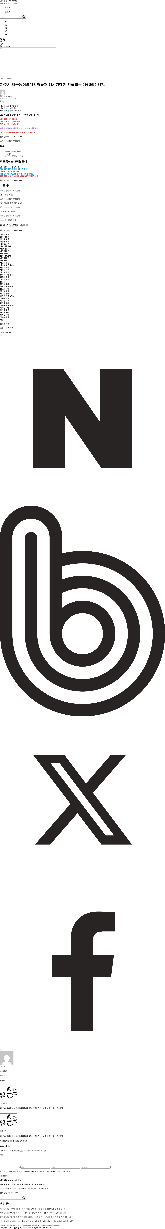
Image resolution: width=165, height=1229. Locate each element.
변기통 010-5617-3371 (8, 1)
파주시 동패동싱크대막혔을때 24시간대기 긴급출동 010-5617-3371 (31, 1108)
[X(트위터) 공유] (82, 882)
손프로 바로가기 (6, 324)
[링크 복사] (1, 1050)
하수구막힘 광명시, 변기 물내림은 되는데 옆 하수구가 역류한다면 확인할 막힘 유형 (33, 1213)
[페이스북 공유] (82, 1048)
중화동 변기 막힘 (6, 328)
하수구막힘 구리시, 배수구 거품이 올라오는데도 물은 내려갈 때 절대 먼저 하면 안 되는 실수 (36, 1217)
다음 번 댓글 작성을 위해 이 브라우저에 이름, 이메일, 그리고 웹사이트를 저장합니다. (36, 1171)
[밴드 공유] (82, 716)
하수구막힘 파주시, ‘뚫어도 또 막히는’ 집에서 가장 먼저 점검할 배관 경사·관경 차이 (33, 1209)
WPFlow (49, 1228)
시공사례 (8, 154)
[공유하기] (1, 335)
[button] (82, 39)
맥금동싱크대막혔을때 (13, 151)
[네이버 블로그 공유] (82, 501)
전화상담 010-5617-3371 (9, 1193)
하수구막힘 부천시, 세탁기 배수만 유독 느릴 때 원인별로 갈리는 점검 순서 (29, 1225)
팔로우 (2, 1075)
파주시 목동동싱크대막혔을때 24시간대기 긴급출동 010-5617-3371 (31, 1136)
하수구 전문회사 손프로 (13, 156)
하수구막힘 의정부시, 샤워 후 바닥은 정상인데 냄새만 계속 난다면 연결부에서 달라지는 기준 (37, 1221)
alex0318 (9, 96)
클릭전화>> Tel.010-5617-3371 (11, 137)
